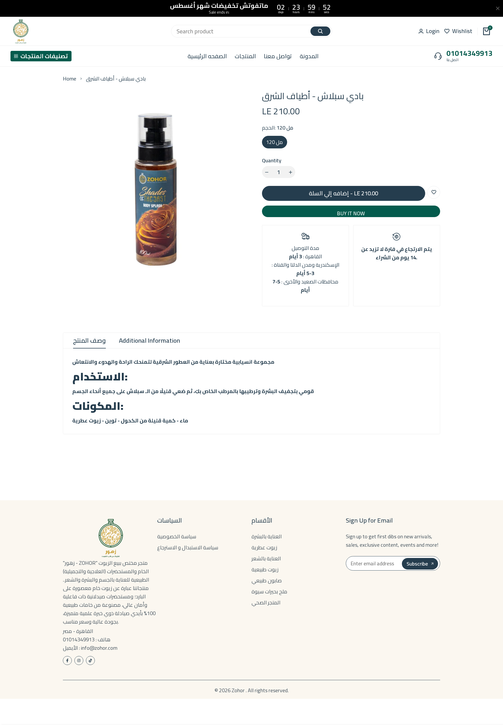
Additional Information (149, 340)
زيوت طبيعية (265, 569)
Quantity (271, 160)
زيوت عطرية (264, 547)
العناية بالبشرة (267, 536)
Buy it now (351, 212)
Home (69, 78)
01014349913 (469, 53)
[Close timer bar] (498, 8)
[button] (433, 192)
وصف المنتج (89, 340)
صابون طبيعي (267, 580)
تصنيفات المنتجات (44, 56)
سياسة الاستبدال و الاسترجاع (187, 547)
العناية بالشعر (266, 558)
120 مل (274, 142)
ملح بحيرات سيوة (269, 591)
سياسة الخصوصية (176, 536)
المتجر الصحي (266, 602)
